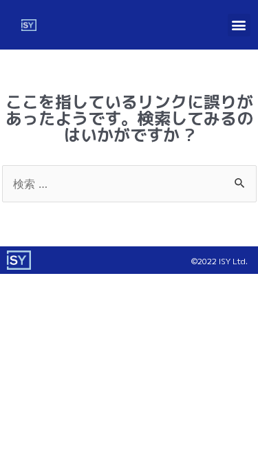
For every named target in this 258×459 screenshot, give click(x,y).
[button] (239, 25)
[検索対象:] (129, 183)
